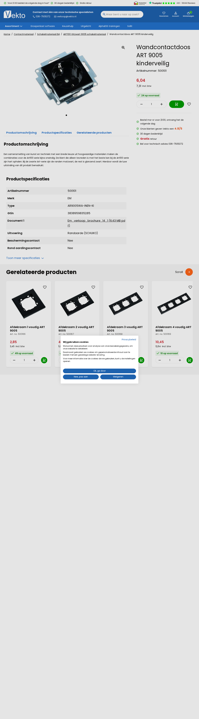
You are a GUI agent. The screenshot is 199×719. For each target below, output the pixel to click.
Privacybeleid (129, 339)
